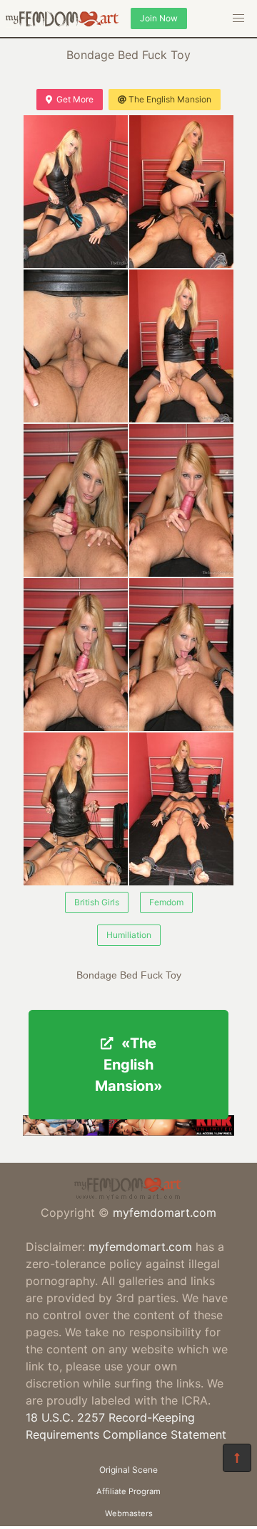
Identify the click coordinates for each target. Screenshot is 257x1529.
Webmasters (129, 1513)
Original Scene (128, 1469)
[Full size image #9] (181, 808)
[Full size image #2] (76, 346)
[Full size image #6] (76, 654)
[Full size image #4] (76, 500)
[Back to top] (237, 1458)
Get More (75, 99)
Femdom (166, 902)
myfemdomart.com (164, 1212)
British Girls (96, 902)
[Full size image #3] (181, 346)
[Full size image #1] (181, 191)
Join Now (159, 18)
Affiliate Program (128, 1491)
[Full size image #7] (181, 654)
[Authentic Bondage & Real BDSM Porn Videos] (128, 1131)
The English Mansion (169, 99)
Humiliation (128, 934)
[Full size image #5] (181, 500)
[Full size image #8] (76, 808)
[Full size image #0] (76, 191)
